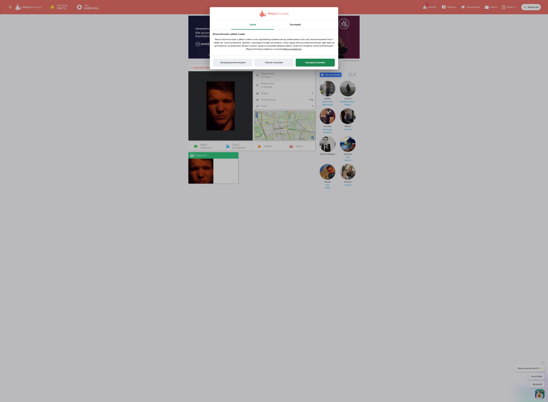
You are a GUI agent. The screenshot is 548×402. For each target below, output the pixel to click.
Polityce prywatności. (292, 49)
